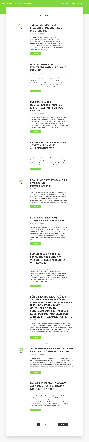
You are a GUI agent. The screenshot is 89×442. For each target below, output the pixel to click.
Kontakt (68, 3)
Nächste (62, 424)
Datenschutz (81, 3)
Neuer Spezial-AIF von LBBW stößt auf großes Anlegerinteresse (48, 146)
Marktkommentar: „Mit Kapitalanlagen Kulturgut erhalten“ (48, 68)
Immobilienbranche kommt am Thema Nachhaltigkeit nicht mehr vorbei (48, 386)
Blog (63, 3)
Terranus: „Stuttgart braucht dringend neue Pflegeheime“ (46, 28)
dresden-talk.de (7, 3)
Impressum (74, 3)
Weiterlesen (35, 53)
